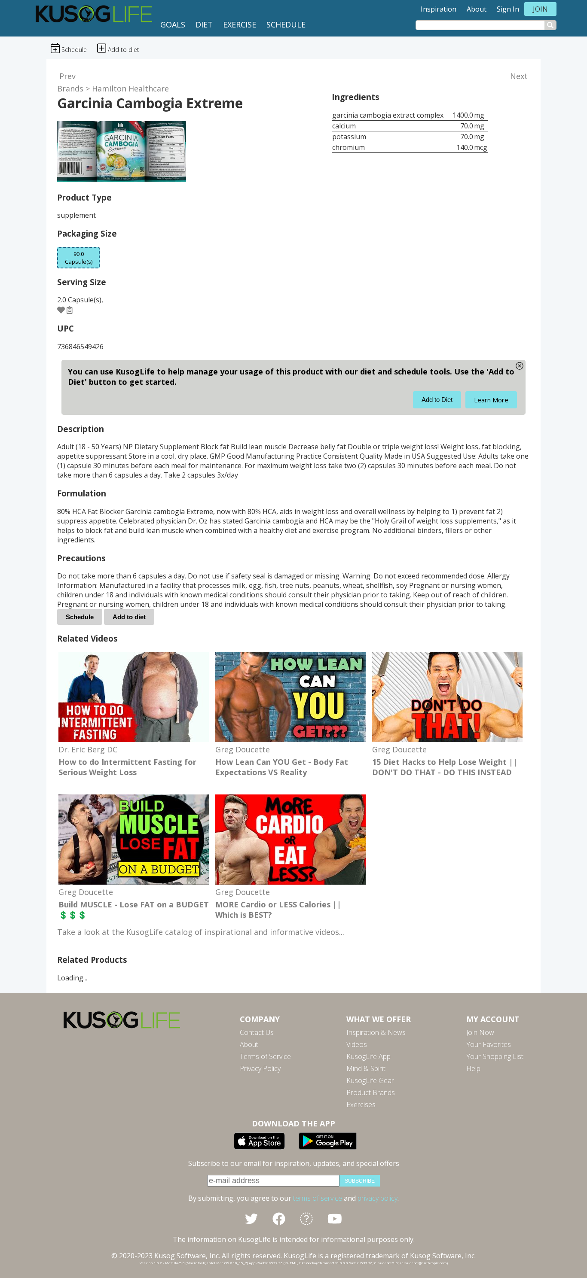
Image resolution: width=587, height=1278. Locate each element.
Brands (70, 88)
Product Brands (370, 1092)
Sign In (508, 9)
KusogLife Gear (370, 1080)
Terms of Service (265, 1056)
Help (473, 1068)
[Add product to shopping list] (70, 309)
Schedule (286, 24)
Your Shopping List (494, 1056)
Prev (67, 76)
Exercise (239, 24)
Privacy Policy (260, 1068)
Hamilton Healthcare (130, 88)
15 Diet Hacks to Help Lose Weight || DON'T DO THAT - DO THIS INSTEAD (444, 767)
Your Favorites (488, 1044)
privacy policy (377, 1198)
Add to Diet (437, 399)
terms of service (317, 1198)
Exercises (361, 1104)
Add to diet (129, 617)
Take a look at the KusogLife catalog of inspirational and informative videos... (200, 932)
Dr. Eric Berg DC (87, 749)
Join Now (480, 1032)
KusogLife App (368, 1056)
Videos (356, 1044)
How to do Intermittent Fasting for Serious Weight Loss (127, 767)
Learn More (491, 400)
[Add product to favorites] (61, 309)
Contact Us (257, 1032)
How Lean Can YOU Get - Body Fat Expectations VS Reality (281, 767)
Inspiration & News (376, 1032)
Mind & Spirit (365, 1068)
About (476, 9)
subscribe (360, 1181)
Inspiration (438, 9)
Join (540, 9)
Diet (204, 24)
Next (519, 76)
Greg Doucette (242, 749)
